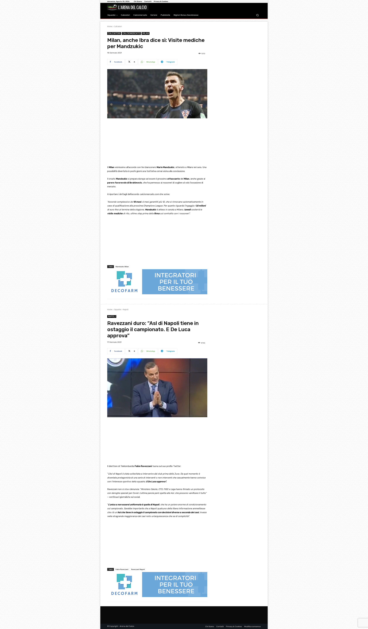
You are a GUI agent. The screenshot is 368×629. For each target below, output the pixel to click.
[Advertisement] (157, 142)
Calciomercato (131, 33)
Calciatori (118, 26)
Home (109, 26)
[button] (257, 15)
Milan (145, 33)
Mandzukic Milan (122, 266)
